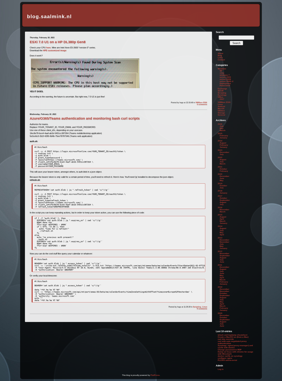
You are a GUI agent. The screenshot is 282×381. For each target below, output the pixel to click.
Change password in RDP (230, 350)
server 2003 (225, 77)
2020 (220, 174)
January (223, 138)
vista (222, 73)
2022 (220, 157)
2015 (220, 215)
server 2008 (225, 79)
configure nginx (225, 358)
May (221, 128)
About (220, 53)
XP (221, 71)
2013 (220, 238)
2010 (220, 287)
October (223, 169)
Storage (221, 113)
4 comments (202, 104)
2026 (220, 124)
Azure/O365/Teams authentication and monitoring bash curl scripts (85, 118)
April (222, 219)
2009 (220, 313)
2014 (220, 226)
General (221, 115)
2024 (220, 141)
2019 (220, 183)
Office (220, 97)
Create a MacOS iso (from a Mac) (233, 337)
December (224, 152)
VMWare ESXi (201, 102)
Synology (222, 95)
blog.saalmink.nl (49, 16)
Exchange (222, 89)
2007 (222, 99)
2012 (220, 251)
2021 (220, 167)
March (222, 130)
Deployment (225, 83)
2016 (220, 207)
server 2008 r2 (226, 81)
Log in (220, 369)
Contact (221, 60)
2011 (220, 265)
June (222, 178)
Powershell (225, 86)
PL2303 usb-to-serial (227, 360)
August (223, 143)
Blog (220, 55)
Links (220, 58)
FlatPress (155, 375)
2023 (220, 150)
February (224, 136)
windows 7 (225, 75)
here (48, 47)
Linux (204, 307)
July (222, 126)
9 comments (202, 309)
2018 (220, 191)
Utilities (221, 111)
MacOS (221, 109)
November (224, 210)
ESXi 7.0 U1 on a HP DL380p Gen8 (58, 42)
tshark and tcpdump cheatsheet (232, 335)
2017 (220, 196)
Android (221, 106)
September (225, 200)
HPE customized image (54, 50)
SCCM (220, 91)
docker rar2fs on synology (230, 356)
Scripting (197, 307)
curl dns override (226, 339)
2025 (220, 133)
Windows (222, 69)
